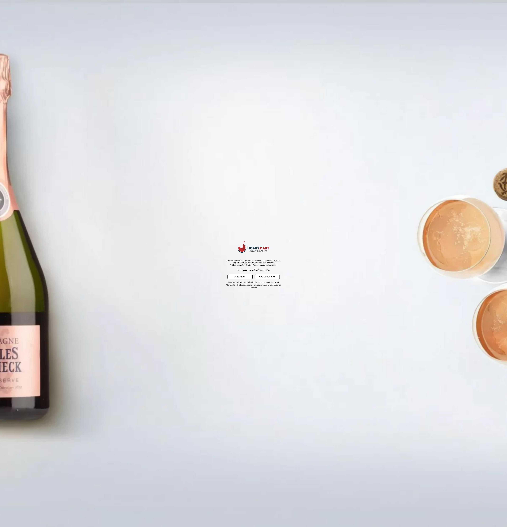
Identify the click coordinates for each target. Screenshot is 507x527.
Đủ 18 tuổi (240, 277)
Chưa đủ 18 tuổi (267, 277)
